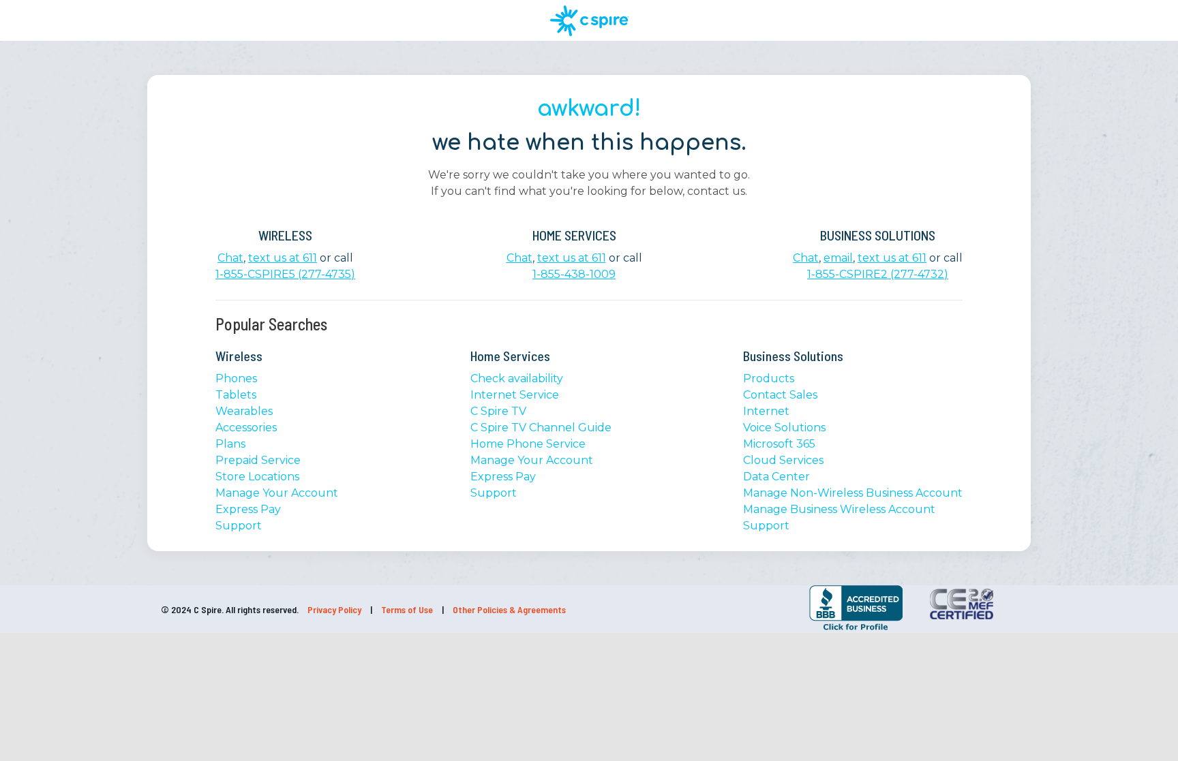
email (838, 257)
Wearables (244, 411)
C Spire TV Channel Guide (540, 427)
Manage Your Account (276, 492)
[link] (768, 605)
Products (768, 378)
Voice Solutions (784, 427)
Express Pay (248, 509)
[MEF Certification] (961, 604)
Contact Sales (780, 394)
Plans (230, 443)
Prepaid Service (258, 460)
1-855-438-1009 (574, 274)
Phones (236, 378)
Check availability (516, 378)
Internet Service (514, 394)
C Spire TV (498, 411)
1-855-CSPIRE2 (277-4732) (877, 274)
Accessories (246, 427)
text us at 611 (282, 257)
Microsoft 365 (779, 443)
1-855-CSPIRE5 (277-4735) (285, 274)
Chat (230, 257)
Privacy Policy (335, 609)
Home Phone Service (528, 443)
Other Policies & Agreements (509, 609)
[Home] (589, 21)
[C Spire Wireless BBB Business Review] (856, 629)
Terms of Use (408, 609)
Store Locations (257, 476)
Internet (766, 411)
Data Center (776, 476)
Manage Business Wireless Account (839, 509)
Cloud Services (783, 460)
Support (238, 525)
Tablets (235, 394)
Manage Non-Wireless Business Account (853, 492)
